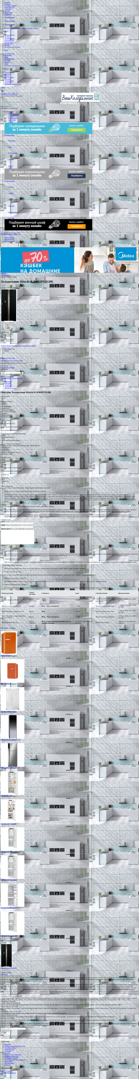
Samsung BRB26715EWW (9, 908)
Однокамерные (9, 40)
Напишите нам (9, 7)
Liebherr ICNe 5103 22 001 (9, 936)
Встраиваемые (9, 42)
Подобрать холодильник (12, 47)
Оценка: (4, 545)
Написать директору (6, 1077)
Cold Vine (8, 82)
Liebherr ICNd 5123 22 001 (9, 879)
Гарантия (7, 4)
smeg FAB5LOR (6, 683)
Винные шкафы (10, 24)
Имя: (3, 521)
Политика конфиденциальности (15, 1060)
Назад (6, 31)
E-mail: (3, 525)
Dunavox (7, 74)
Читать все (4, 974)
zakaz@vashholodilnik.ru (8, 1073)
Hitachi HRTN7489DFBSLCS (10, 767)
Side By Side (8, 43)
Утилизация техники (11, 1058)
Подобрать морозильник (12, 65)
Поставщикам (9, 1063)
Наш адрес (8, 9)
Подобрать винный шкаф (13, 84)
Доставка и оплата (10, 6)
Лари (6, 57)
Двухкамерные (9, 38)
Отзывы (7, 11)
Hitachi (7, 350)
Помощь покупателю (11, 1056)
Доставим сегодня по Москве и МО (12, 360)
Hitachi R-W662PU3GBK (9, 968)
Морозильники (10, 21)
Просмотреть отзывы (7, 367)
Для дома (7, 79)
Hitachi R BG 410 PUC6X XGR (11, 739)
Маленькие (8, 55)
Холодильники (10, 17)
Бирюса (7, 62)
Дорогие (3, 346)
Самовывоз (8, 14)
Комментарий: (6, 529)
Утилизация (8, 12)
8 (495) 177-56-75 (9, 94)
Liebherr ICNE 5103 (7, 851)
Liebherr (7, 76)
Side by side (12, 120)
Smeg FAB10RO (6, 655)
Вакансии (8, 1065)
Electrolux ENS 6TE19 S (8, 823)
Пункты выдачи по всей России (15, 1046)
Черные (7, 45)
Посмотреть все (10, 35)
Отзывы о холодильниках (13, 1054)
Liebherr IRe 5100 (6, 795)
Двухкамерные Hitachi (29, 346)
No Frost (7, 36)
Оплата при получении (8, 358)
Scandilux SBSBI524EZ (8, 711)
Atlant (6, 64)
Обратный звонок (6, 105)
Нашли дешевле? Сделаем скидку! (12, 378)
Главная (7, 2)
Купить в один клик (7, 376)
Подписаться (5, 1030)
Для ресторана (9, 77)
